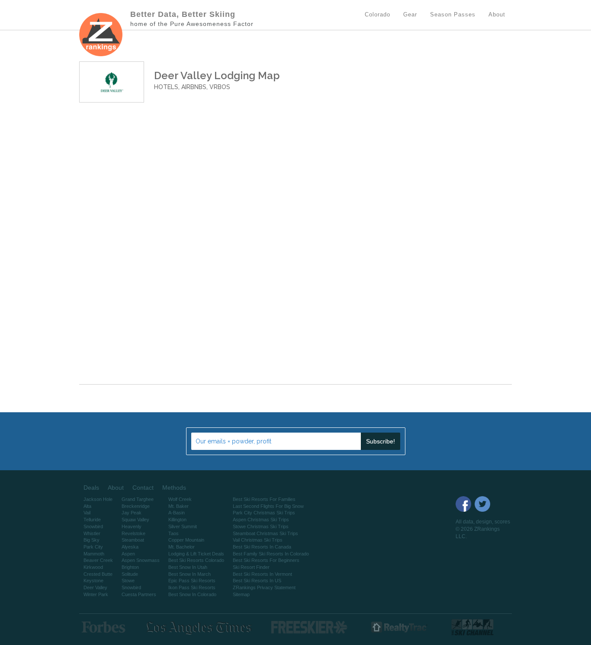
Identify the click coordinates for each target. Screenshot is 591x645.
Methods (174, 487)
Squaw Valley (135, 519)
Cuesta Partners (139, 594)
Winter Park (96, 594)
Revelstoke (133, 533)
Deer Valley (95, 587)
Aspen (128, 553)
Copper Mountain (186, 539)
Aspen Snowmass (141, 560)
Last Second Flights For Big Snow (268, 506)
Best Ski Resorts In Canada (262, 546)
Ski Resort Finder (251, 567)
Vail (87, 512)
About (116, 487)
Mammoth (94, 553)
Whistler (92, 533)
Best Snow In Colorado (192, 594)
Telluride (92, 519)
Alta (87, 506)
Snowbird (93, 526)
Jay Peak (131, 512)
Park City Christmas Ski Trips (264, 512)
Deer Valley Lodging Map (217, 75)
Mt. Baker (178, 506)
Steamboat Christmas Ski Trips (265, 533)
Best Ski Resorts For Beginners (266, 560)
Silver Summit (182, 526)
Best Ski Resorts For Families (264, 499)
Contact (143, 487)
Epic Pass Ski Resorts (191, 580)
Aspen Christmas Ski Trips (261, 519)
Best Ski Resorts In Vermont (262, 574)
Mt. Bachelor (181, 546)
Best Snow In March (189, 574)
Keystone (93, 580)
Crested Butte (98, 574)
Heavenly (131, 526)
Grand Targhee (138, 499)
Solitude (130, 574)
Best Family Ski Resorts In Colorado (271, 553)
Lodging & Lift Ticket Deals (196, 553)
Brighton (130, 567)
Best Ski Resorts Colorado (196, 560)
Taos (173, 533)
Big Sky (92, 539)
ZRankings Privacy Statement (264, 587)
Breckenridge (136, 506)
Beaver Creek (98, 560)
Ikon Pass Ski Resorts (191, 587)
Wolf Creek (180, 499)
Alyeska (130, 546)
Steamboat (133, 539)
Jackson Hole (98, 499)
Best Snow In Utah (187, 567)
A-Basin (176, 512)
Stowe (128, 580)
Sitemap (241, 594)
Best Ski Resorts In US (257, 580)
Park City (93, 546)
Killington (177, 519)
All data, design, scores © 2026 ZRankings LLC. (483, 529)
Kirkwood (93, 567)
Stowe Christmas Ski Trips (261, 526)
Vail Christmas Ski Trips (258, 539)
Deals (91, 487)
